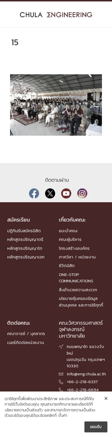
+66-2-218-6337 (82, 381)
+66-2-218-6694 (83, 389)
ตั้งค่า (62, 416)
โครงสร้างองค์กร (74, 248)
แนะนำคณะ (68, 230)
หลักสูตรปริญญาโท (24, 248)
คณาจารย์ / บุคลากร (26, 333)
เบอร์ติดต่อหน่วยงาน (25, 342)
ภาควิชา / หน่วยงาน (77, 257)
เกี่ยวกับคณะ (72, 220)
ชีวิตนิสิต (67, 265)
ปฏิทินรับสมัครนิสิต (24, 230)
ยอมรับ (96, 427)
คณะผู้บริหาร (70, 239)
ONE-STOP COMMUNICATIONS (76, 277)
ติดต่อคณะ (18, 323)
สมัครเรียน (18, 220)
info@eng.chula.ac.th (86, 373)
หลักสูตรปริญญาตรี (25, 239)
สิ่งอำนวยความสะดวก (78, 289)
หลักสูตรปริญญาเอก (26, 257)
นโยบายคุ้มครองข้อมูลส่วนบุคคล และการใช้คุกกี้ (81, 301)
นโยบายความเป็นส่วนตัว (24, 410)
